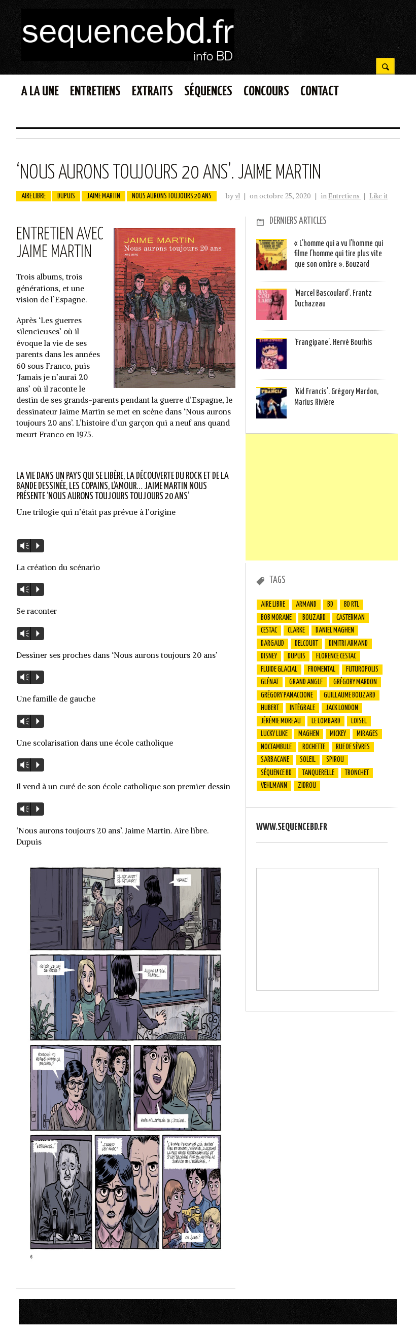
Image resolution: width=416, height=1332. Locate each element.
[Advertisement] (322, 497)
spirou (335, 759)
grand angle (306, 682)
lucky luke (274, 734)
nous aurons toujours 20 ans (172, 196)
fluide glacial (279, 669)
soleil (308, 759)
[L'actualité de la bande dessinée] (127, 58)
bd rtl (351, 604)
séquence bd (276, 773)
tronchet (357, 773)
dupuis (66, 196)
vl (237, 196)
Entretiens (344, 196)
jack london (342, 708)
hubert (270, 708)
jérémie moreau (281, 721)
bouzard (314, 617)
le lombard (325, 721)
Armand (306, 604)
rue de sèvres (353, 747)
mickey (338, 734)
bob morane (276, 617)
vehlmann (274, 785)
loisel (359, 721)
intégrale (302, 708)
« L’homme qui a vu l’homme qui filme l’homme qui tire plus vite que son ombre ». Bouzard (338, 254)
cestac (269, 630)
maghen (308, 734)
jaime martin (103, 196)
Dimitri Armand (348, 643)
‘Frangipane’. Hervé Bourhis (333, 342)
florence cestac (336, 656)
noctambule (276, 747)
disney (269, 656)
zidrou (307, 785)
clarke (296, 630)
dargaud (272, 643)
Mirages (367, 734)
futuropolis (362, 669)
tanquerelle (318, 773)
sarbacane (275, 759)
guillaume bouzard (349, 695)
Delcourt (306, 643)
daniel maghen (335, 630)
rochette (313, 747)
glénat (270, 682)
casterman (350, 617)
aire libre (33, 196)
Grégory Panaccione (287, 695)
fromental (321, 669)
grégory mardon (355, 682)
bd (330, 604)
